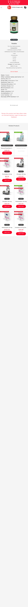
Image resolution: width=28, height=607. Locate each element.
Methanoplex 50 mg (7, 227)
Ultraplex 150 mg (21, 174)
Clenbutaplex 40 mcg (21, 201)
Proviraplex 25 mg (7, 174)
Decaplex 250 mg (7, 201)
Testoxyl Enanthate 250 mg (8, 148)
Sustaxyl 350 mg (21, 148)
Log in (16, 115)
